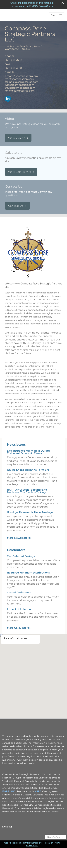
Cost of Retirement (19, 592)
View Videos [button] (16, 138)
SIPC (12, 791)
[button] (56, 15)
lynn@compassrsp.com (19, 79)
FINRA (5, 791)
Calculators (16, 550)
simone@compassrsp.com (21, 76)
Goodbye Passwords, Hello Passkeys (30, 512)
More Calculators (19, 627)
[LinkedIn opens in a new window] (8, 99)
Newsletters (16, 444)
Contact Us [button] (15, 205)
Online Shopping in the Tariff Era (28, 469)
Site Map (7, 826)
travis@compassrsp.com (20, 87)
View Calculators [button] (19, 171)
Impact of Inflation (19, 609)
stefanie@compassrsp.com (21, 81)
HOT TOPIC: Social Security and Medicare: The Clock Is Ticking (27, 491)
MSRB (37, 791)
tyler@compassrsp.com (19, 84)
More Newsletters (19, 537)
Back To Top (54, 837)
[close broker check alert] (62, 3)
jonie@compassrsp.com (20, 90)
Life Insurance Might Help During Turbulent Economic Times (28, 452)
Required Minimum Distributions (28, 572)
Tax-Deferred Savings (21, 556)
